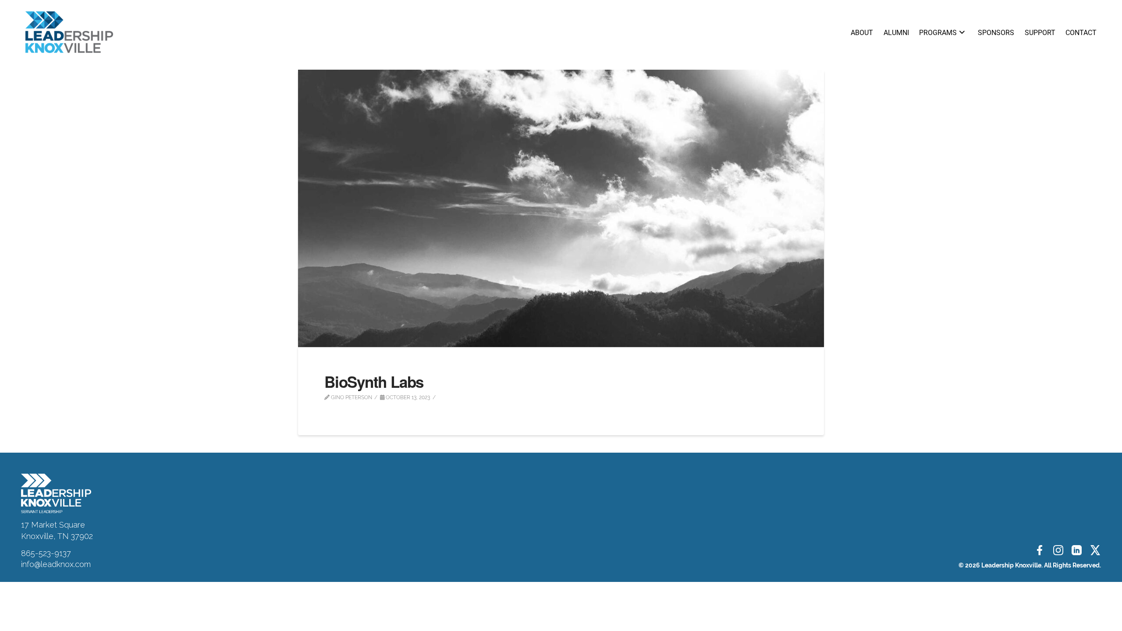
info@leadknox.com (56, 564)
